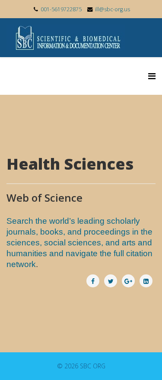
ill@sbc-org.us (112, 9)
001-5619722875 (61, 9)
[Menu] (152, 76)
